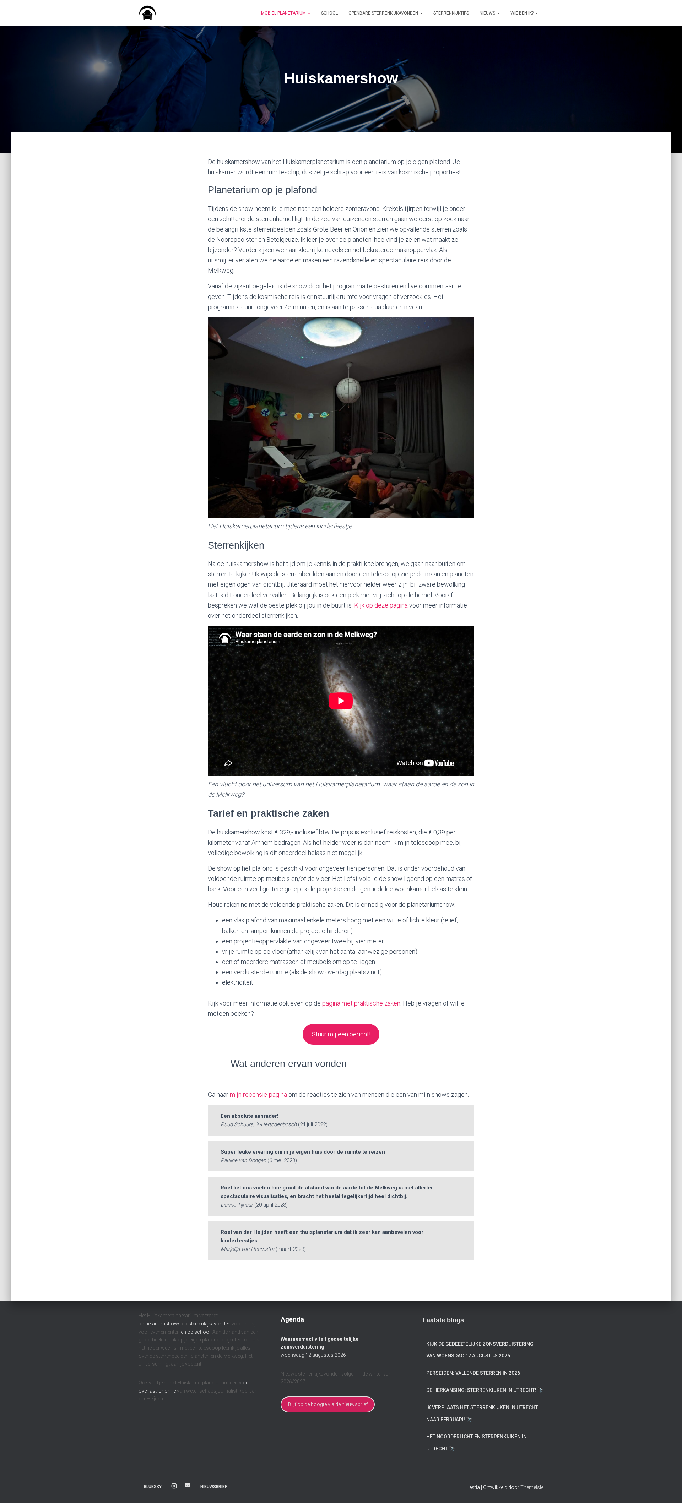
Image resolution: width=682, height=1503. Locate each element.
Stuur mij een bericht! (341, 1034)
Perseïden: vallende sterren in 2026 (473, 1373)
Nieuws (488, 13)
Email (187, 1485)
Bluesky (153, 1486)
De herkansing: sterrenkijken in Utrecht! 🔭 (484, 1390)
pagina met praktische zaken (361, 1003)
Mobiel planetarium (284, 13)
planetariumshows (160, 1324)
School (329, 13)
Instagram (174, 1486)
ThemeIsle (531, 1487)
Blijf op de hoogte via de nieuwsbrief (328, 1404)
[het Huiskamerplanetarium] (147, 13)
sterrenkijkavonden (209, 1324)
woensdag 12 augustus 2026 (313, 1355)
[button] (308, 13)
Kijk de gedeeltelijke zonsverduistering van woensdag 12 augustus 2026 (480, 1350)
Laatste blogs (443, 1320)
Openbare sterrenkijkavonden (383, 13)
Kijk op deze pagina (381, 605)
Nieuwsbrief (213, 1486)
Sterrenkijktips (451, 13)
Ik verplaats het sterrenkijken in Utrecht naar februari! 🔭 (482, 1413)
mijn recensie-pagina (258, 1094)
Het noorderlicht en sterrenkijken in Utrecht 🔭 (476, 1443)
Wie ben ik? (522, 13)
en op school (195, 1332)
